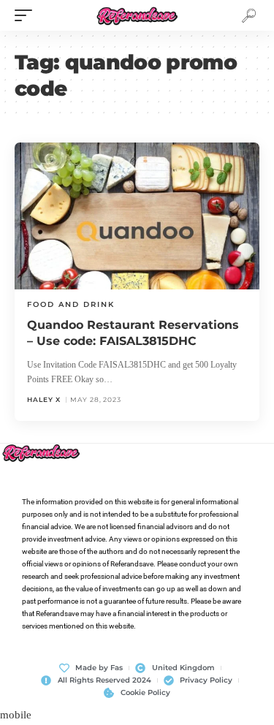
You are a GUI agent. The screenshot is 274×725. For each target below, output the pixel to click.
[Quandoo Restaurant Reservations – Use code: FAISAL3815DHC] (137, 216)
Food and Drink (71, 304)
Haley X (44, 399)
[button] (27, 15)
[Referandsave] (137, 15)
